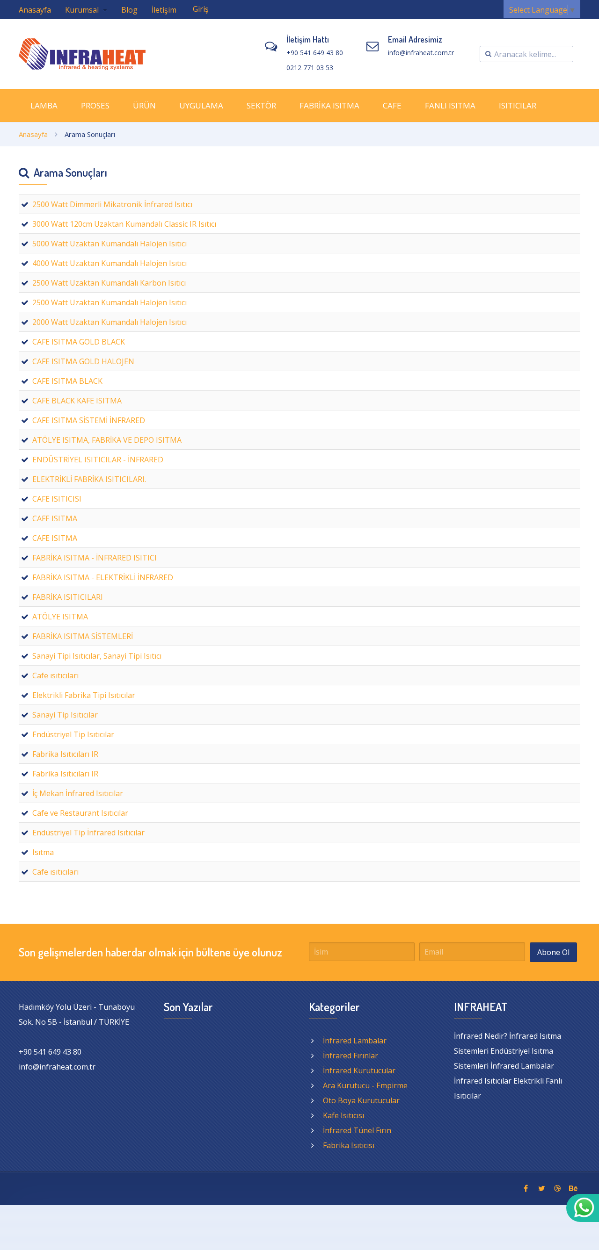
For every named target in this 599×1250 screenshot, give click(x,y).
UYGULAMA (201, 105)
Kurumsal (83, 10)
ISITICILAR (517, 105)
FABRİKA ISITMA (329, 105)
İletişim (164, 10)
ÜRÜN (144, 105)
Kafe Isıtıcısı (343, 1115)
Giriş (201, 9)
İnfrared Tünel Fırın (357, 1130)
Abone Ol (553, 952)
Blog (129, 10)
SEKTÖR (261, 105)
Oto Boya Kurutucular (361, 1100)
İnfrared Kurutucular (359, 1070)
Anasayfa (35, 10)
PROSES (95, 105)
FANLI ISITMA (450, 105)
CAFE (392, 105)
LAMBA (44, 105)
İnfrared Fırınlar (350, 1055)
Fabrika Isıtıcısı (348, 1145)
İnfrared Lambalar (355, 1040)
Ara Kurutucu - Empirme (365, 1085)
